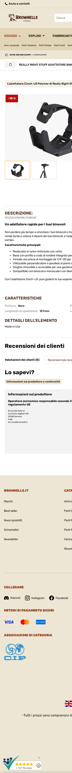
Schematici (11, 530)
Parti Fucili (59, 45)
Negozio (10, 36)
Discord (15, 598)
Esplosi (35, 36)
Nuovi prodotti (13, 520)
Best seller (10, 511)
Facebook (62, 598)
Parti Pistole (45, 45)
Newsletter (11, 539)
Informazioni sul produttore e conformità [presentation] (33, 381)
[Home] (9, 65)
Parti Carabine (29, 45)
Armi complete (11, 45)
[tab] (33, 381)
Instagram (37, 598)
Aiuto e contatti (19, 3)
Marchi (8, 501)
